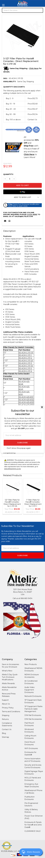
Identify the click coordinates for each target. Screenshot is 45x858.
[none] (22, 35)
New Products (30, 664)
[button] (22, 197)
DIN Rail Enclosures (32, 715)
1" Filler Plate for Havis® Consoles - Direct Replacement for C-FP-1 (33, 503)
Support (5, 700)
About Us (6, 704)
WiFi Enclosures (31, 748)
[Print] (9, 221)
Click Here (32, 214)
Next (40, 496)
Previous (4, 496)
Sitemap (5, 737)
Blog (4, 733)
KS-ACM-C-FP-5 (25, 368)
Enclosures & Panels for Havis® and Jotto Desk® (33, 824)
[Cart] (41, 23)
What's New (7, 671)
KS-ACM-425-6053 (26, 402)
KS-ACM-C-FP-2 (25, 358)
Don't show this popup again (19, 448)
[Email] (5, 221)
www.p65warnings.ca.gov (12, 469)
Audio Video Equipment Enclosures (29, 689)
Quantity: (8, 174)
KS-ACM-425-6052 (26, 400)
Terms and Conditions (11, 711)
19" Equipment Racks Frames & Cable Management (33, 708)
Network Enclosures (32, 696)
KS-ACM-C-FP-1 (25, 355)
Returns (5, 719)
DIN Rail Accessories (33, 719)
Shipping (5, 715)
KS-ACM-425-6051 (26, 397)
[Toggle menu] (3, 5)
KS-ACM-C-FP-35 (26, 366)
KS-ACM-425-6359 (26, 405)
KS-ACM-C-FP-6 (25, 371)
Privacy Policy (8, 708)
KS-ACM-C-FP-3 (25, 363)
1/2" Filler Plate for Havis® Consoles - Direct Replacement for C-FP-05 (12, 503)
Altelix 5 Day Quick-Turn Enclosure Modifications (10, 677)
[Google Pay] (22, 191)
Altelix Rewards (8, 683)
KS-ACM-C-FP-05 (26, 353)
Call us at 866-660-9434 (22, 598)
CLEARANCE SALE (32, 831)
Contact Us (6, 729)
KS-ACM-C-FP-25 (26, 360)
